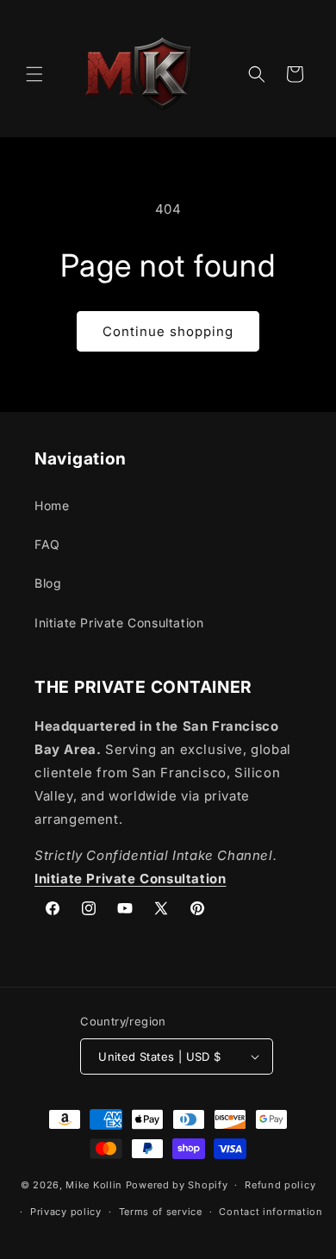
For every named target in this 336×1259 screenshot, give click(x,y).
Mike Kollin (93, 1185)
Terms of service (160, 1212)
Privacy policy (66, 1212)
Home (51, 505)
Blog (47, 583)
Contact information (270, 1212)
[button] (34, 74)
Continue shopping (168, 331)
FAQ (47, 544)
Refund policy (280, 1185)
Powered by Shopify (177, 1185)
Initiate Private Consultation (118, 622)
